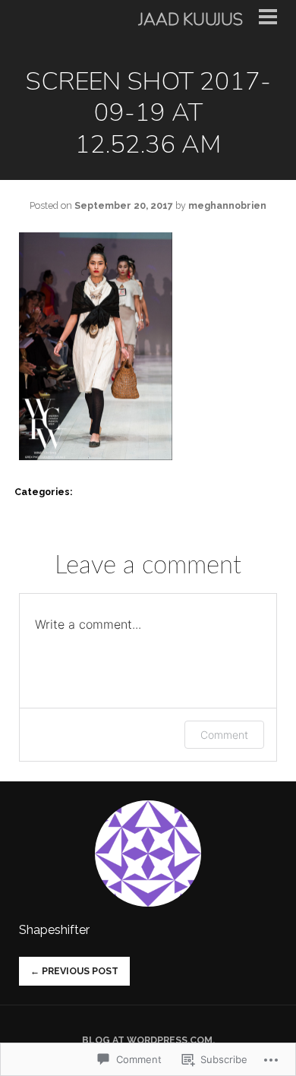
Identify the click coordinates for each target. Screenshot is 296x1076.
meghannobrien (227, 205)
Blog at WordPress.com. (148, 1040)
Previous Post (74, 971)
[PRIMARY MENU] (268, 19)
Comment (224, 734)
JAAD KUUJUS (191, 19)
